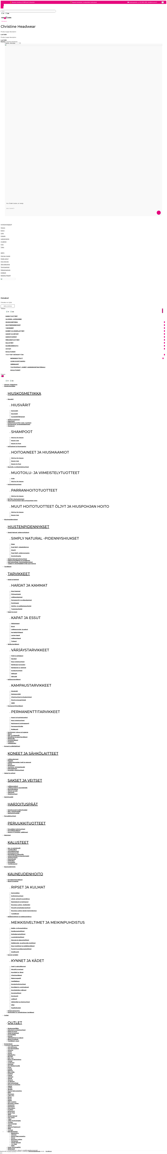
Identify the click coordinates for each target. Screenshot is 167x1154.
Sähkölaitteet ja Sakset (15, 1038)
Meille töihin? (5, 259)
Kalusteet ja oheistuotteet (17, 1030)
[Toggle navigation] (2, 5)
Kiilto (9, 1092)
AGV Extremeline (13, 1048)
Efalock (10, 1070)
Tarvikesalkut (12, 850)
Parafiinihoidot (16, 1008)
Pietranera (11, 1106)
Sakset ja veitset (12, 334)
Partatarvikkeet (13, 740)
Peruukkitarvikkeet (14, 830)
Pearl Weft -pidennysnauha (20, 553)
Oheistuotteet (12, 794)
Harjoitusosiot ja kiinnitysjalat (17, 810)
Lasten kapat (15, 635)
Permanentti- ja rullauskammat (21, 600)
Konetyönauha (16, 556)
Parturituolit (12, 859)
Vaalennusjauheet (14, 419)
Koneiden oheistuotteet (16, 770)
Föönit (10, 764)
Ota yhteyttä (5, 261)
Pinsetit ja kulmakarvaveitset (20, 908)
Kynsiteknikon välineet (18, 990)
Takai (9, 1119)
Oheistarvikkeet (16, 975)
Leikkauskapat (16, 638)
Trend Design (12, 1124)
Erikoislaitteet (12, 768)
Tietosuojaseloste (34, 1151)
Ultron (10, 1125)
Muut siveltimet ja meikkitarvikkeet (23, 946)
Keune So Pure (16, 443)
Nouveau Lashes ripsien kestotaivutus (24, 911)
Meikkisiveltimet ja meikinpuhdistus (19, 916)
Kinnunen (11, 1094)
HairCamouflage (13, 1083)
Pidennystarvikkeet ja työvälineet (19, 560)
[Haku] (54, 11)
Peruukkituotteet (13, 340)
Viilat (12, 1005)
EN (8, 13)
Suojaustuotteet (16, 670)
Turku (2, 247)
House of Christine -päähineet (18, 832)
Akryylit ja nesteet (17, 969)
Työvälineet (15, 913)
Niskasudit (11, 738)
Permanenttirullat (17, 726)
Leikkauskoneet (13, 759)
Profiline (10, 1109)
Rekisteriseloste (5, 270)
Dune (9, 1067)
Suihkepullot (12, 743)
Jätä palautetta (5, 264)
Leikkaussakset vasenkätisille (17, 788)
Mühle (10, 1100)
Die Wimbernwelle (14, 1066)
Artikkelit (3, 273)
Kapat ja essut (12, 612)
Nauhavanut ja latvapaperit (20, 723)
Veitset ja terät (13, 791)
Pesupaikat (11, 862)
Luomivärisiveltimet (17, 937)
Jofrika (10, 1088)
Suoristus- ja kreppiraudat (16, 767)
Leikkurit (14, 999)
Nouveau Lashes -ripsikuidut (20, 905)
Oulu (2, 244)
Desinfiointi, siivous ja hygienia (18, 732)
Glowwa (10, 1080)
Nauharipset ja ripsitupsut (19, 902)
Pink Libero (11, 1108)
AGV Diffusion (12, 1047)
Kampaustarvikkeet (14, 679)
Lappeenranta (5, 239)
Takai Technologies (14, 1120)
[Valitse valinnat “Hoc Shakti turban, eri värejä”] (159, 213)
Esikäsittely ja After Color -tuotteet (19, 423)
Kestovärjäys (15, 893)
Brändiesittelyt (16, 358)
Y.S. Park (14, 1144)
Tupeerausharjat (16, 609)
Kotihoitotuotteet (17, 896)
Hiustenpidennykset (13, 325)
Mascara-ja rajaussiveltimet (20, 940)
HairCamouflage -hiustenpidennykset (20, 562)
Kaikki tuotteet (12, 316)
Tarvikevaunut (12, 864)
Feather (10, 1073)
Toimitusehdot (5, 267)
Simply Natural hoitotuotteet (17, 559)
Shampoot (11, 426)
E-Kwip (10, 1069)
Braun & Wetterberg (14, 1059)
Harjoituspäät (11, 337)
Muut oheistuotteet (18, 662)
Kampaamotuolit (13, 853)
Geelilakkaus (15, 981)
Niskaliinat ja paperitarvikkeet (17, 737)
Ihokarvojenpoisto (14, 1011)
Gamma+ (10, 1077)
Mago (13, 544)
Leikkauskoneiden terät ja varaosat (19, 762)
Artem (10, 1052)
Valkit (13, 703)
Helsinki (3, 236)
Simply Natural (12, 1116)
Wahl (9, 1128)
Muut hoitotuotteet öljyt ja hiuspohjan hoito (22, 500)
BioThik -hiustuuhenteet (16, 499)
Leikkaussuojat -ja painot (19, 629)
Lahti (2, 233)
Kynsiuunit (14, 996)
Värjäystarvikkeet (13, 644)
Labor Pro (11, 1095)
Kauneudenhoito (12, 346)
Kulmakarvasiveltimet (18, 934)
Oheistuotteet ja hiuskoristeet (21, 697)
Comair (10, 1061)
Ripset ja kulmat (13, 881)
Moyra (10, 1099)
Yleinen (3, 228)
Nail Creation (12, 1102)
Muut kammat (15, 591)
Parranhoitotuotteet (14, 484)
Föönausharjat (16, 594)
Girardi (10, 1078)
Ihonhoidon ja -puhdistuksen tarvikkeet (21, 1012)
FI (3, 13)
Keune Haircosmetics (15, 1091)
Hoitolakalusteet (13, 851)
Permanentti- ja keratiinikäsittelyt (19, 424)
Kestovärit (14, 411)
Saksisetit (11, 792)
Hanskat (14, 659)
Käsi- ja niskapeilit (14, 735)
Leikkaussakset (13, 786)
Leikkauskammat (16, 597)
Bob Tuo (10, 1058)
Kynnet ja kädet (13, 955)
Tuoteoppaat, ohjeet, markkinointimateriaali (27, 367)
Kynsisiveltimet (16, 993)
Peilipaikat (11, 860)
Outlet (8, 349)
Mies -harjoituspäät (14, 811)
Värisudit (14, 676)
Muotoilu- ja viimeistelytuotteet (18, 467)
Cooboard (11, 1062)
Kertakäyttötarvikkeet (15, 880)
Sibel (9, 1114)
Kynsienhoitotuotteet (18, 984)
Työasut (14, 641)
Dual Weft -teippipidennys (20, 547)
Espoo (3, 230)
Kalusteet (9, 343)
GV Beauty (11, 1081)
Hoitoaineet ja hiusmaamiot (17, 446)
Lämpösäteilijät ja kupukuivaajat (18, 856)
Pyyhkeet (11, 741)
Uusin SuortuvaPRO (17, 361)
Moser (10, 1097)
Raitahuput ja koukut (18, 664)
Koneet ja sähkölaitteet (15, 331)
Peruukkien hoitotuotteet (16, 829)
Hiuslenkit (14, 691)
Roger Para (11, 1113)
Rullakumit (14, 729)
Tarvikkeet (10, 328)
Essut (13, 626)
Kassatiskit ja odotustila (16, 854)
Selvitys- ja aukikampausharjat (21, 606)
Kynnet (10, 1036)
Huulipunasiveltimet (18, 931)
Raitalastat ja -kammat (18, 667)
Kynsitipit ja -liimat (17, 972)
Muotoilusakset (13, 789)
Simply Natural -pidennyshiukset (18, 532)
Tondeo (10, 1122)
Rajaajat (10, 761)
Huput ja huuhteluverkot (19, 717)
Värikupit (14, 673)
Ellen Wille (11, 1072)
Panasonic (11, 1105)
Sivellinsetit (15, 952)
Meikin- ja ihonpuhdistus (19, 928)
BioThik (10, 1056)
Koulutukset (11, 351)
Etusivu (3, 41)
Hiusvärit (10, 399)
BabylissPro (11, 1055)
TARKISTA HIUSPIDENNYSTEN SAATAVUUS (22, 563)
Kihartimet (11, 765)
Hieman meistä (5, 256)
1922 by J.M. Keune (17, 437)
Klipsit (10, 734)
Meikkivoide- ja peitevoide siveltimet (23, 943)
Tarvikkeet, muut (13, 1041)
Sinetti (13, 550)
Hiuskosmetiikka (12, 322)
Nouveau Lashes (13, 1103)
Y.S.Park (10, 1130)
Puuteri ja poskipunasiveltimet (21, 949)
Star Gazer (11, 1117)
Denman (10, 1064)
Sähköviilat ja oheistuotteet (20, 1002)
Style (13, 478)
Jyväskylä (3, 242)
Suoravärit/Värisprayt (18, 417)
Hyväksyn (49, 1151)
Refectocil (11, 1111)
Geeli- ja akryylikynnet (18, 966)
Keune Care (15, 440)
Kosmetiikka (12, 1034)
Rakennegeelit (16, 978)
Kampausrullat (16, 694)
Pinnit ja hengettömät (18, 700)
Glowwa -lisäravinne (14, 319)
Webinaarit (14, 364)
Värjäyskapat (15, 623)
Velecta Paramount (14, 1127)
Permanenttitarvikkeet (15, 706)
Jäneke (10, 1089)
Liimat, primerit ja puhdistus (20, 899)
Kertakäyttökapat (17, 632)
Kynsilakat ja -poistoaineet (20, 987)
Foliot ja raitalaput (17, 656)
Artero (10, 1053)
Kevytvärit (14, 414)
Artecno (10, 1050)
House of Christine (14, 1084)
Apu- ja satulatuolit (14, 848)
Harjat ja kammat (13, 579)
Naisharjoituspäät (13, 813)
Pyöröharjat (15, 603)
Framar (10, 1075)
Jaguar (10, 1086)
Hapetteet (11, 421)
